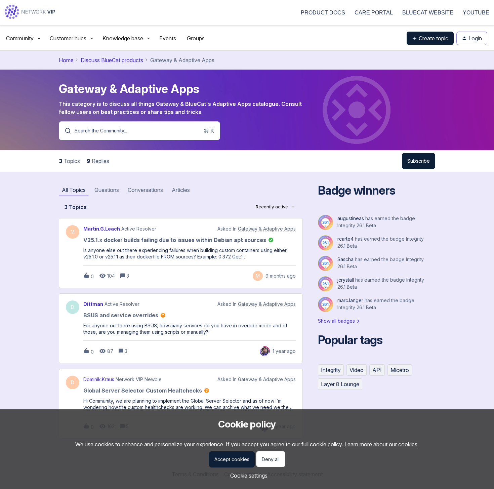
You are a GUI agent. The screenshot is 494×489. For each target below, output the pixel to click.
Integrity (331, 370)
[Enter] (65, 130)
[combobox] (139, 130)
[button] (247, 475)
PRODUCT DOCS (323, 12)
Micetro (399, 370)
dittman (93, 304)
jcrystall (345, 280)
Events (167, 38)
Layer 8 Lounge (340, 384)
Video (356, 370)
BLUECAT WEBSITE (427, 12)
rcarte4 (345, 239)
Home (66, 60)
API (377, 370)
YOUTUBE (476, 12)
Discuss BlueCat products (112, 60)
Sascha (345, 259)
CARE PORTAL (374, 12)
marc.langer (350, 300)
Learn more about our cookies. (381, 444)
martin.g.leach (101, 229)
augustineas (350, 218)
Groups (196, 38)
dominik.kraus (98, 379)
